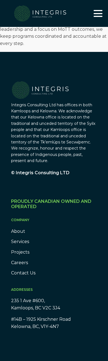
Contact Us (23, 273)
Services (20, 241)
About (18, 231)
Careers (19, 262)
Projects (20, 252)
